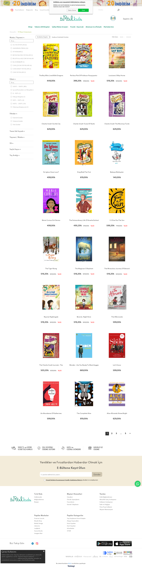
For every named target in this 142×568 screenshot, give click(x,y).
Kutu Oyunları (71, 523)
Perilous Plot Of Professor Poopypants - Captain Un (84, 76)
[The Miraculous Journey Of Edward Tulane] (117, 249)
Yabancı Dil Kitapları (42, 27)
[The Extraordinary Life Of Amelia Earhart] (84, 200)
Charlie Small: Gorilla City (51, 124)
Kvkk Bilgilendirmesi (106, 497)
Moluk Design (38, 523)
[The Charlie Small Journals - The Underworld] (51, 345)
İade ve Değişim (105, 504)
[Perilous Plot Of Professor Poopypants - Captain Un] (84, 56)
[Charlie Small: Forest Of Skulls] (84, 104)
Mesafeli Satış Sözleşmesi (108, 499)
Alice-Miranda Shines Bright (117, 413)
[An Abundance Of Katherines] (51, 393)
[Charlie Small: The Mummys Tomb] (117, 104)
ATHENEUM (18, 51)
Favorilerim (70, 502)
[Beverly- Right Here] (84, 297)
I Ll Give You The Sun (117, 220)
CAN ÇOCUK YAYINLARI (22, 65)
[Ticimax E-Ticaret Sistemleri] (71, 566)
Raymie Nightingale (51, 317)
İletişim (36, 502)
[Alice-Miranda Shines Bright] (117, 393)
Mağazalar (29, 10)
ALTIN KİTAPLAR (20, 45)
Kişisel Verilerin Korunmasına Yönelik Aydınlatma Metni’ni (64, 480)
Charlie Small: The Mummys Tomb (116, 124)
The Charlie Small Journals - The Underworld (51, 365)
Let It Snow (117, 365)
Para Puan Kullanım (106, 507)
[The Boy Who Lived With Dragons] (51, 56)
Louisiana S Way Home (117, 75)
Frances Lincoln (39, 518)
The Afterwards (117, 317)
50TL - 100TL (18, 100)
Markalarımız (109, 27)
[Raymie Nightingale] (51, 297)
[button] (82, 165)
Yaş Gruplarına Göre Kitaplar (76, 518)
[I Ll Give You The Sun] (117, 200)
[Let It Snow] (117, 345)
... (121, 433)
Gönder (97, 475)
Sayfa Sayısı (15, 149)
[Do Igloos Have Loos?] (51, 152)
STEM (69, 531)
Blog (36, 10)
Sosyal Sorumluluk (45, 10)
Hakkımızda (38, 497)
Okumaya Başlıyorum (20, 107)
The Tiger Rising (51, 268)
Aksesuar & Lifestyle (94, 27)
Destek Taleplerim (72, 504)
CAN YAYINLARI (19, 72)
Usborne (37, 526)
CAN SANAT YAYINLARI (22, 69)
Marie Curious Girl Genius (51, 220)
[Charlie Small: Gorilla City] (51, 104)
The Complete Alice (84, 413)
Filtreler (13, 114)
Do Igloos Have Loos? (51, 172)
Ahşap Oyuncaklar (73, 521)
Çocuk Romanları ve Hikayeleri (24, 90)
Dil (11, 143)
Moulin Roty (38, 521)
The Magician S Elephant (84, 268)
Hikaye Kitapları (19, 97)
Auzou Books (38, 531)
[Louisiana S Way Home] (117, 56)
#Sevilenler (70, 528)
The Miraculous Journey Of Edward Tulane (117, 269)
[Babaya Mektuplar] (117, 152)
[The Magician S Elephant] (84, 249)
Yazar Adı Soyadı (16, 131)
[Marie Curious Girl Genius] (51, 200)
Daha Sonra (72, 10)
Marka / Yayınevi (16, 38)
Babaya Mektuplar (117, 172)
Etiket (12, 79)
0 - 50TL (17, 93)
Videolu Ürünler (18, 121)
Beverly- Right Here (84, 317)
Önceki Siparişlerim (73, 499)
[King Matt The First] (84, 152)
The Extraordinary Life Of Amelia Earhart (84, 220)
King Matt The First (84, 172)
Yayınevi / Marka (16, 137)
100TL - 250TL (19, 103)
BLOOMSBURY (18, 62)
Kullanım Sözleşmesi (106, 502)
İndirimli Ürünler (18, 118)
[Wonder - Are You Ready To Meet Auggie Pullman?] (84, 345)
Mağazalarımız (39, 499)
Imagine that (38, 533)
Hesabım (70, 497)
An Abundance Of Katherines (51, 413)
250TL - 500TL (20, 86)
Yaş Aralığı (14, 155)
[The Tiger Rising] (51, 249)
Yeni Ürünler (16, 124)
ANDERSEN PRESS (20, 48)
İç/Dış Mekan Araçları (60, 27)
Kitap (30, 27)
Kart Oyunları (71, 526)
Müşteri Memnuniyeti (106, 509)
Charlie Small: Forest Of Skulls (84, 124)
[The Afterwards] (117, 297)
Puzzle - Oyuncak (77, 27)
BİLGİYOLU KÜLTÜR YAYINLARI (24, 58)
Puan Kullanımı (19, 10)
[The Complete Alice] (84, 393)
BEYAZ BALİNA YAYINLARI (23, 55)
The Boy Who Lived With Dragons (51, 75)
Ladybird (37, 528)
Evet (83, 10)
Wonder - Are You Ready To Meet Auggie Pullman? (84, 365)
